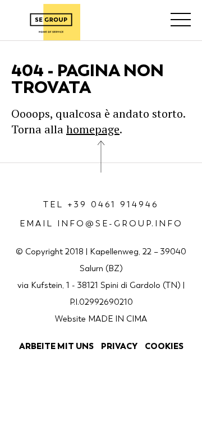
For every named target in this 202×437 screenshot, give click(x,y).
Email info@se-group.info (101, 223)
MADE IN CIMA (117, 319)
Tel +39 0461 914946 (101, 204)
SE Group (51, 22)
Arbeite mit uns (56, 346)
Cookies (164, 346)
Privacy (119, 346)
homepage (93, 129)
